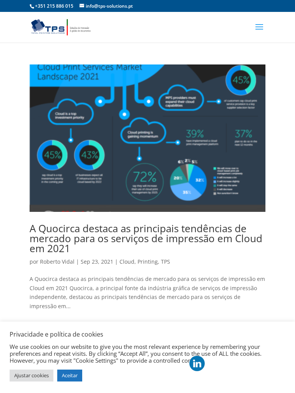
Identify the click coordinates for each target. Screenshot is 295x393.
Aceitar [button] (70, 375)
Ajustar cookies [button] (31, 375)
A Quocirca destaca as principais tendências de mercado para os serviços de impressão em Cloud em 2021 (146, 238)
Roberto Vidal (57, 261)
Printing (148, 261)
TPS (165, 261)
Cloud (126, 261)
